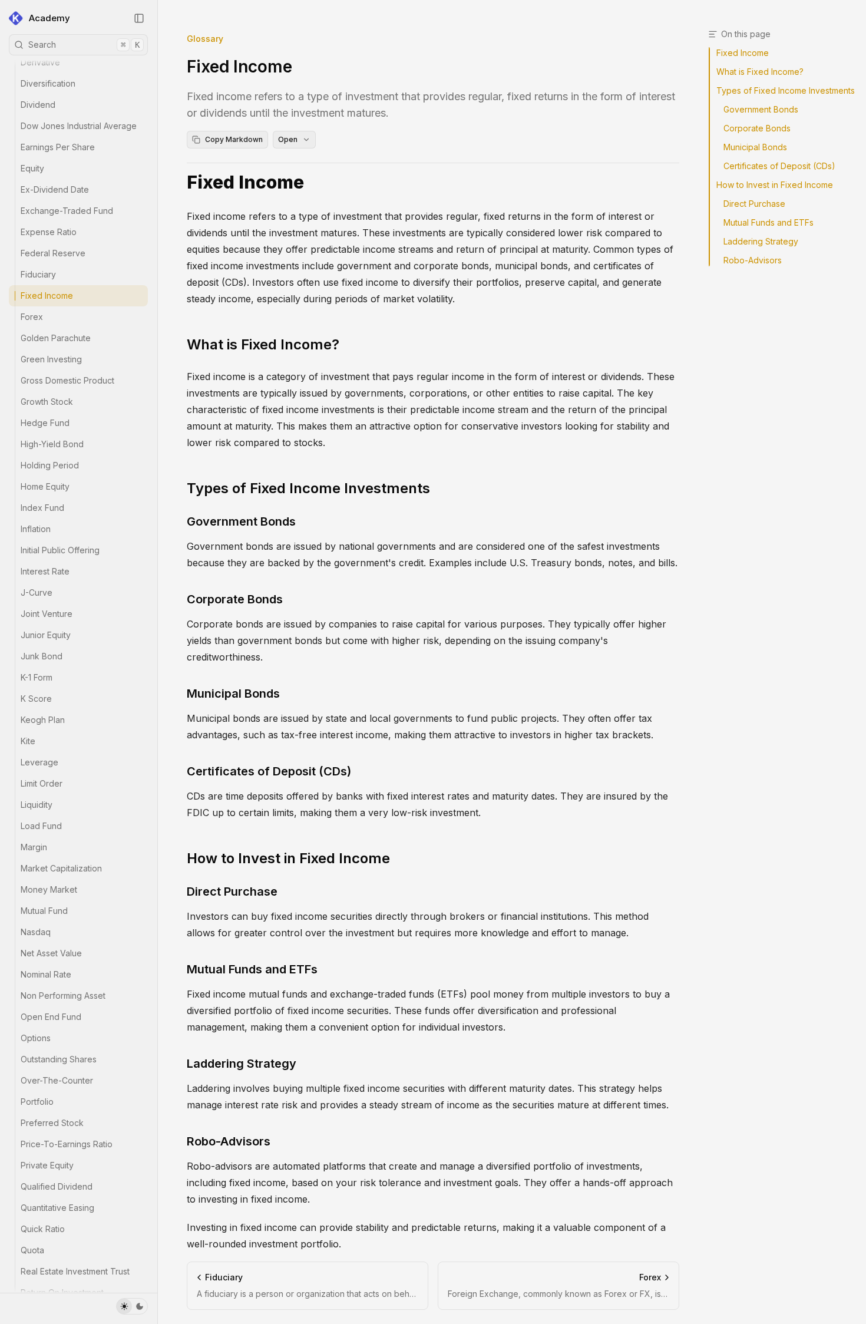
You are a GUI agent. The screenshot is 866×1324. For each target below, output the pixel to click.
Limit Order (41, 783)
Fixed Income (47, 295)
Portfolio (37, 1102)
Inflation (36, 529)
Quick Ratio (43, 1229)
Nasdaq (36, 932)
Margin (34, 847)
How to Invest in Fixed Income (288, 858)
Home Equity (45, 486)
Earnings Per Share (58, 147)
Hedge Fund (45, 423)
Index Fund (42, 508)
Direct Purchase (232, 891)
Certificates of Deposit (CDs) (269, 771)
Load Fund (41, 826)
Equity (32, 168)
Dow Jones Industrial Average (79, 126)
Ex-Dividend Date (55, 189)
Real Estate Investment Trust (75, 1271)
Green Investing (51, 359)
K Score (36, 699)
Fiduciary (38, 274)
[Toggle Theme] (132, 1306)
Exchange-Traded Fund (67, 211)
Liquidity (36, 805)
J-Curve (36, 592)
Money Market (49, 889)
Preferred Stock (52, 1123)
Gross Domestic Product (67, 380)
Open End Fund (51, 1017)
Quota (32, 1250)
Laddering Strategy (241, 1063)
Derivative (40, 62)
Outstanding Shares (59, 1059)
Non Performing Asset (63, 995)
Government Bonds (241, 521)
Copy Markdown (234, 139)
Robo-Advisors (228, 1141)
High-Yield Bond (52, 444)
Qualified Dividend (56, 1186)
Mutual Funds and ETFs (252, 969)
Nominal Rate (46, 974)
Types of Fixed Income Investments (308, 488)
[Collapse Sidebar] (139, 18)
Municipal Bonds (233, 693)
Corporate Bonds (235, 599)
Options (36, 1038)
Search (84, 44)
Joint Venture (46, 614)
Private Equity (47, 1165)
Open (288, 139)
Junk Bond (41, 656)
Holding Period (50, 465)
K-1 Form (36, 677)
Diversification (48, 83)
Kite (28, 741)
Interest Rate (45, 571)
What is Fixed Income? (263, 344)
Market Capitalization (61, 868)
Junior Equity (46, 635)
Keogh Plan (43, 720)
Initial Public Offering (60, 550)
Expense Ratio (49, 232)
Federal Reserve (53, 253)
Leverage (39, 762)
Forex (32, 317)
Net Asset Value (51, 953)
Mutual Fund (44, 911)
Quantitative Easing (57, 1208)
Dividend (38, 105)
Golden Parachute (56, 338)
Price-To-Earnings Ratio (67, 1144)
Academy (49, 18)
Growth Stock (47, 402)
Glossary (205, 39)
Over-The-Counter (57, 1080)
